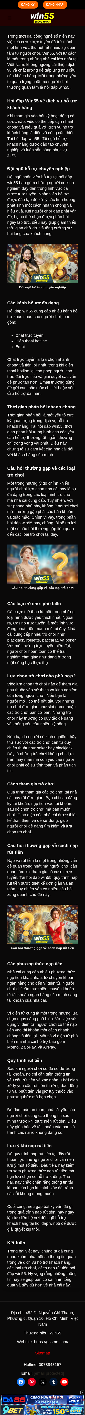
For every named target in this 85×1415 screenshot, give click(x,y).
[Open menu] (9, 17)
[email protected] (49, 1373)
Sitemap (42, 1353)
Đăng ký (28, 4)
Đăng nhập (55, 4)
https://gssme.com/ (51, 1342)
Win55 (48, 53)
